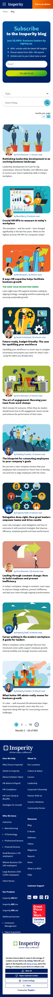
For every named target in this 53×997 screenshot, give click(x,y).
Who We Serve (9, 815)
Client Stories (9, 881)
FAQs (30, 874)
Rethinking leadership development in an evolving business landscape (26, 160)
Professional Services (14, 840)
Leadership (32, 783)
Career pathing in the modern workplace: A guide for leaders (26, 638)
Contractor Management (10, 924)
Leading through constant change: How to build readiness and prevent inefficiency (25, 578)
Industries (7, 822)
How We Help (9, 758)
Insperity (10, 898)
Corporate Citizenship (37, 789)
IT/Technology (11, 834)
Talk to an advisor (42, 4)
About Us (32, 758)
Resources (32, 819)
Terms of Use (32, 964)
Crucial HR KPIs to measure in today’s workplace (24, 222)
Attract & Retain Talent (13, 777)
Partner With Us (35, 795)
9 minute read (36, 396)
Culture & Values (35, 771)
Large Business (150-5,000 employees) (12, 873)
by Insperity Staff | (22, 513)
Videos (31, 843)
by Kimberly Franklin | (23, 454)
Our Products (9, 891)
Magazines (32, 850)
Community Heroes (36, 808)
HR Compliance (9, 789)
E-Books (31, 831)
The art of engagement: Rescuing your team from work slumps (25, 401)
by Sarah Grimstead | (23, 337)
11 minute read (35, 274)
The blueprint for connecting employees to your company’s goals (26, 460)
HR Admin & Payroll (11, 783)
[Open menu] (4, 4)
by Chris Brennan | (22, 154)
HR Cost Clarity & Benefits (10, 797)
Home (5, 11)
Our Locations (34, 764)
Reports (31, 856)
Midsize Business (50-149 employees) (12, 864)
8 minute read (33, 216)
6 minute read (36, 513)
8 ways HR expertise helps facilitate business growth (23, 280)
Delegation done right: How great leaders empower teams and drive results (26, 518)
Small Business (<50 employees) (12, 855)
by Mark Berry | (20, 216)
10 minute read (38, 337)
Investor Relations (36, 802)
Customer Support (36, 885)
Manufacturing (11, 828)
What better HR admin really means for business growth (25, 697)
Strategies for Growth (12, 805)
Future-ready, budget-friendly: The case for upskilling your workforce (26, 343)
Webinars (32, 837)
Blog (30, 825)
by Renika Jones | (21, 274)
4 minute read (36, 632)
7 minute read (36, 154)
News (30, 862)
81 (30, 724)
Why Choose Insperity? (13, 764)
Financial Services (12, 847)
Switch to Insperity (11, 771)
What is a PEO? (34, 868)
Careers (31, 777)
